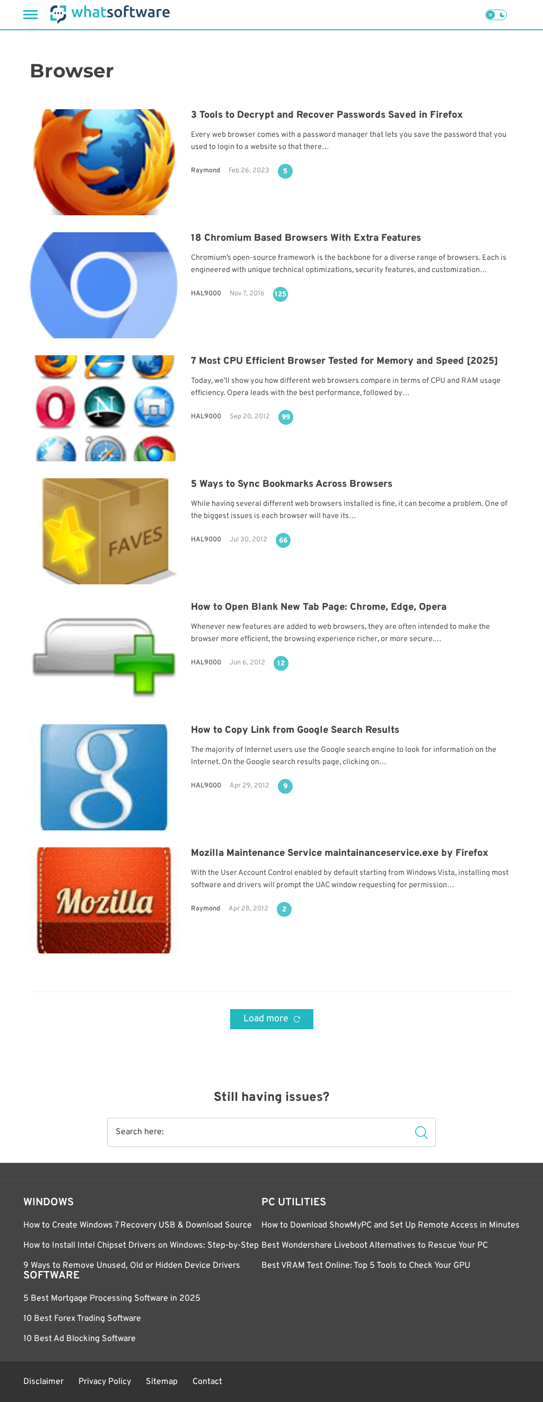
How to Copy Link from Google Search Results (295, 730)
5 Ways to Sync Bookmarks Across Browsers (291, 484)
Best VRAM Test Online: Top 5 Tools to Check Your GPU (365, 1265)
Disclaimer (43, 1382)
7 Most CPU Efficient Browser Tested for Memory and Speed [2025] (344, 361)
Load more (267, 1019)
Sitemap (162, 1382)
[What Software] (110, 14)
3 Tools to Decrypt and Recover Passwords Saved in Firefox (327, 115)
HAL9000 (206, 294)
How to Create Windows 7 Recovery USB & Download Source (137, 1225)
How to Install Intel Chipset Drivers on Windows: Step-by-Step (141, 1245)
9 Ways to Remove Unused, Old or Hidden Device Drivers (131, 1265)
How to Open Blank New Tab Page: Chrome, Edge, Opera (318, 607)
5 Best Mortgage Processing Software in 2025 (111, 1298)
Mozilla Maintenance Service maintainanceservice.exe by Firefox (339, 853)
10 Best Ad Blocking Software (79, 1339)
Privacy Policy (104, 1382)
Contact (207, 1382)
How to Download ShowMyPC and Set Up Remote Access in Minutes (390, 1225)
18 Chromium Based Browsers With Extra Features (306, 238)
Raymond (205, 171)
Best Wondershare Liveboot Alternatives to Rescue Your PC (374, 1245)
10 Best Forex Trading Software (82, 1318)
